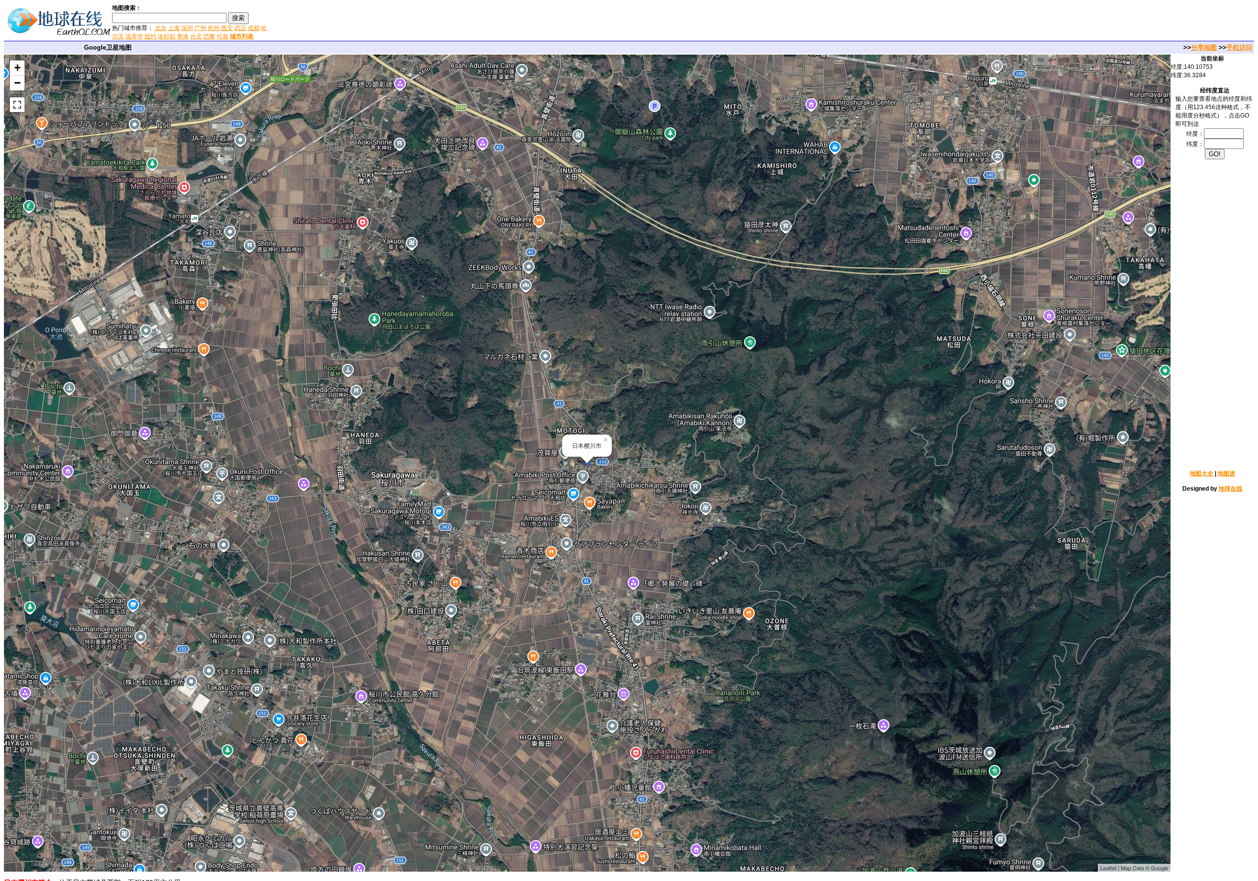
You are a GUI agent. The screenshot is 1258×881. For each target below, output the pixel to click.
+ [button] (17, 67)
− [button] (17, 83)
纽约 (150, 36)
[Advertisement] (388, 21)
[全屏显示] (17, 104)
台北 (196, 36)
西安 (227, 28)
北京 (161, 28)
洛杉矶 (166, 36)
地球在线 (1230, 488)
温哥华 (134, 36)
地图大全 (1201, 473)
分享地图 (1204, 47)
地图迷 (1226, 473)
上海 (174, 28)
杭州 (214, 28)
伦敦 (223, 36)
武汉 (240, 28)
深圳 (187, 28)
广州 (200, 28)
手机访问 (1239, 47)
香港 (183, 36)
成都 (253, 28)
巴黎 (209, 36)
